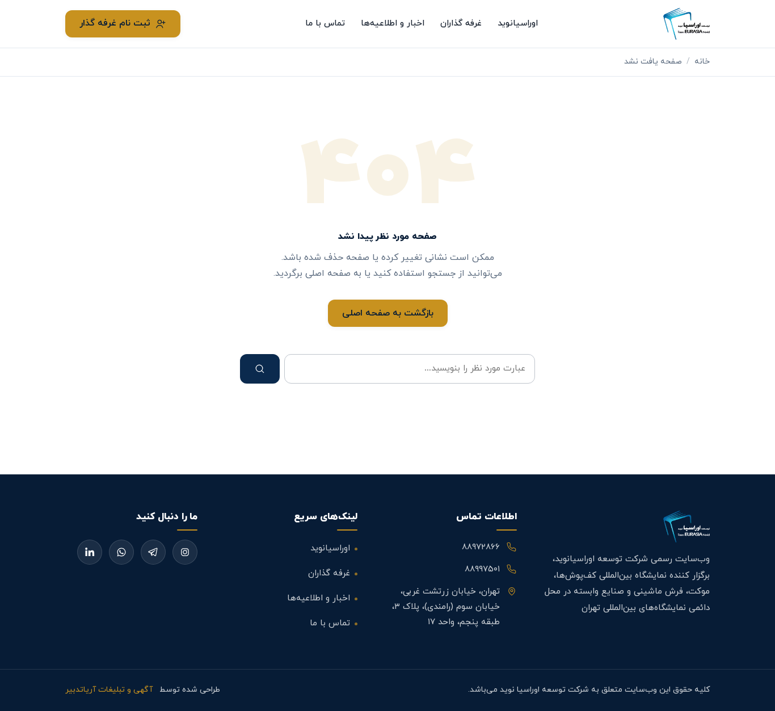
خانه (702, 61)
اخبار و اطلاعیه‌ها (392, 24)
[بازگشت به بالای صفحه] (747, 690)
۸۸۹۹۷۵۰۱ (482, 569)
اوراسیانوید (518, 24)
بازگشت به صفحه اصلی (387, 313)
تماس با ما (325, 24)
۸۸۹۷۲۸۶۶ (481, 547)
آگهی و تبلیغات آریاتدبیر (109, 689)
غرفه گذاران (461, 24)
